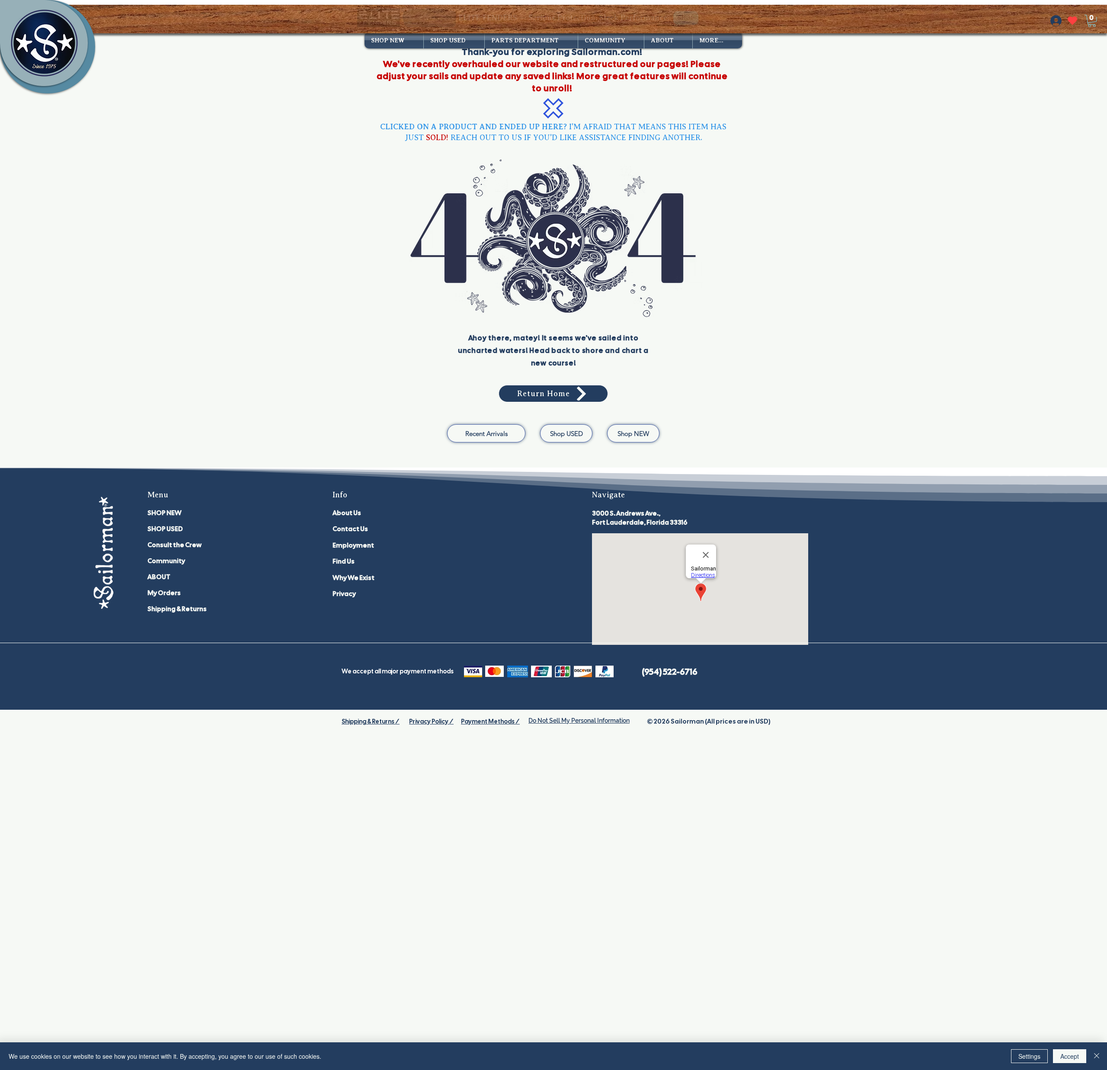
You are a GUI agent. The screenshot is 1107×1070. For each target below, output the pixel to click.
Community (166, 561)
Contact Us (350, 529)
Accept (1069, 1056)
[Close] (1096, 1056)
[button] (1092, 21)
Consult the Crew (174, 545)
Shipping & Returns (177, 609)
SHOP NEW (164, 513)
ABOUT (158, 577)
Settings (1029, 1056)
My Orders (164, 593)
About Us (347, 513)
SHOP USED (165, 529)
